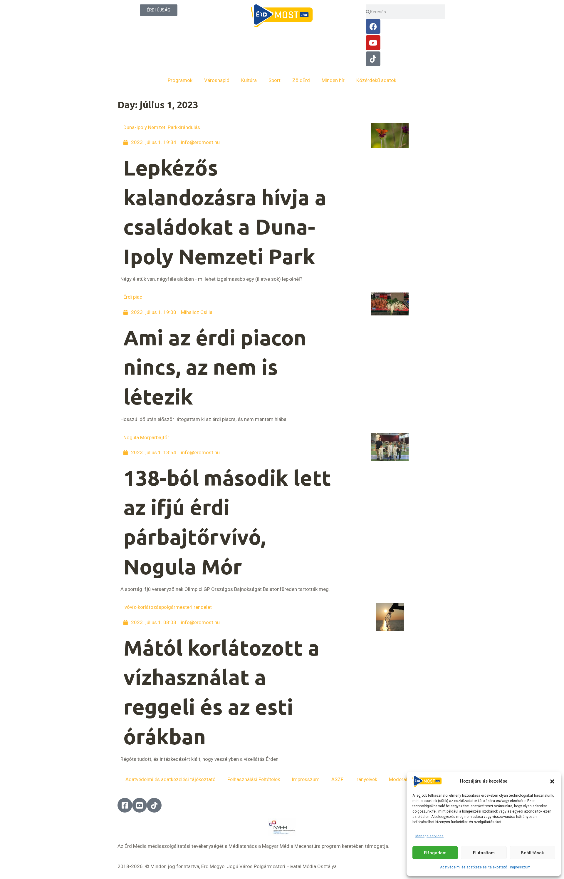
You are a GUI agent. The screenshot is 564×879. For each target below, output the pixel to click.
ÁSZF (337, 779)
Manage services (429, 836)
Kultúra (249, 80)
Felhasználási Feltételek (253, 779)
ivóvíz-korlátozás (142, 607)
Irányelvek (366, 779)
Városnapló (216, 80)
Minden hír (333, 80)
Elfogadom (435, 852)
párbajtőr (159, 437)
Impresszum (520, 867)
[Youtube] (373, 42)
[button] (552, 781)
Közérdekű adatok (376, 80)
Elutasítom (484, 852)
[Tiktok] (373, 58)
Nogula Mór (136, 437)
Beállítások (532, 852)
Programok (180, 80)
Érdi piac (132, 297)
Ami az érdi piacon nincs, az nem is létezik (214, 367)
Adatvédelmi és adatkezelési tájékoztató (473, 867)
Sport (274, 80)
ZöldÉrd (301, 80)
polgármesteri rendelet (186, 607)
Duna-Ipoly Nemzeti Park (150, 127)
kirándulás (188, 127)
